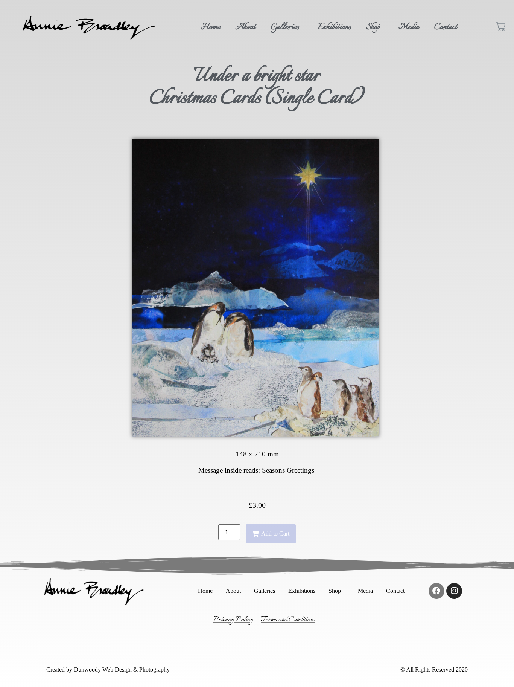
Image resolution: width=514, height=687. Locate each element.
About (246, 27)
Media (408, 27)
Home (211, 27)
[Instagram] (454, 591)
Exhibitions (334, 27)
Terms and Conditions (288, 620)
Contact (445, 27)
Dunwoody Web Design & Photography (121, 669)
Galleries (285, 27)
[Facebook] (436, 591)
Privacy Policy (233, 620)
